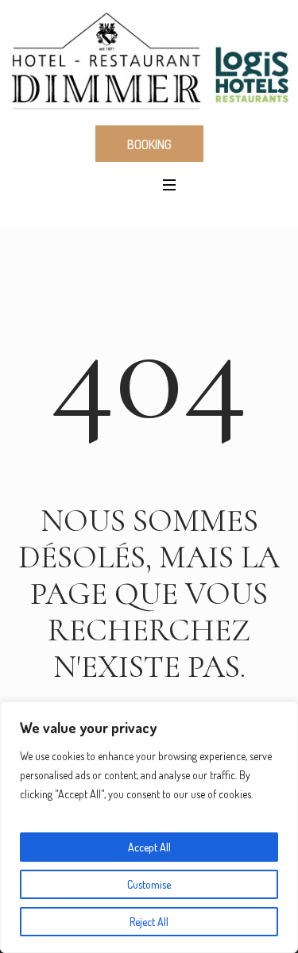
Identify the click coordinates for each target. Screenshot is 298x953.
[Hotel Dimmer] (149, 61)
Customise (149, 884)
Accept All (149, 847)
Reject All (149, 921)
